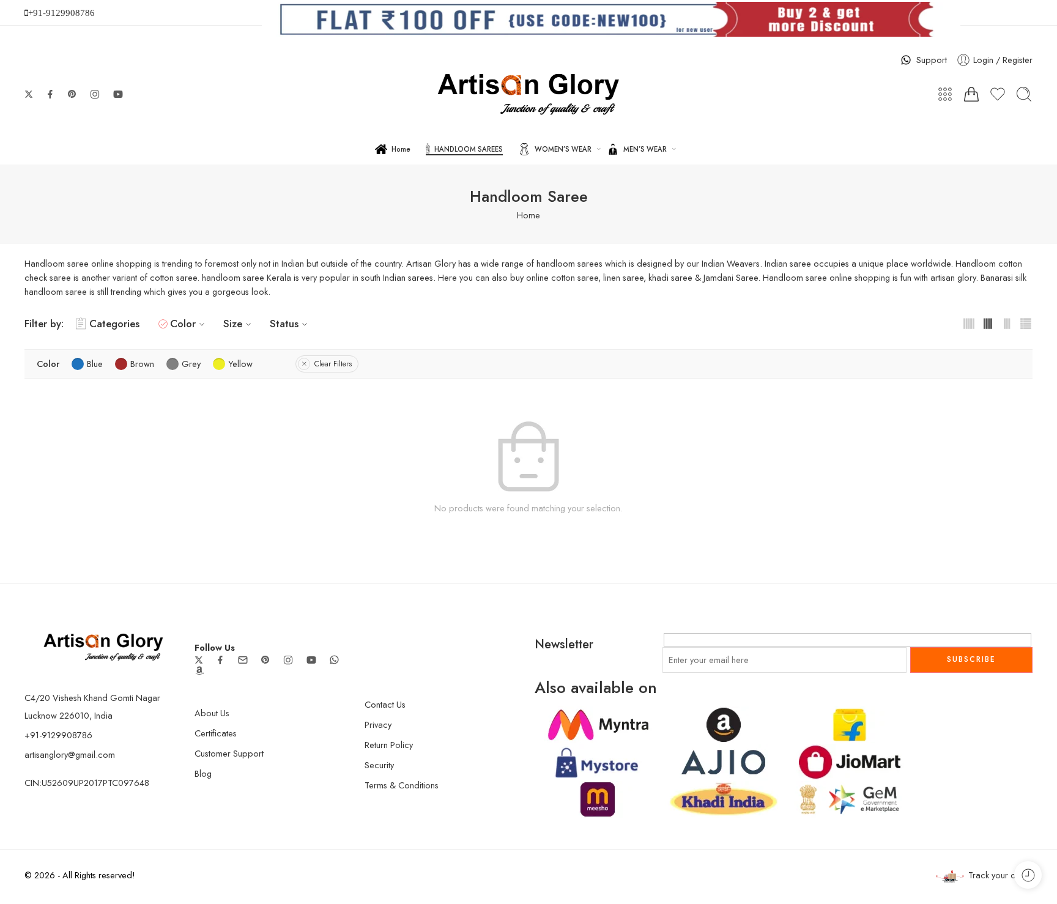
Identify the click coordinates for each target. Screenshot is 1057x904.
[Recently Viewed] (1028, 875)
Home (400, 149)
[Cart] (971, 94)
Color (183, 323)
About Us (212, 712)
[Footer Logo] (103, 645)
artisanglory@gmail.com (69, 754)
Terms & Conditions (402, 785)
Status (284, 323)
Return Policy (389, 744)
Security (379, 764)
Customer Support (229, 753)
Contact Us (385, 704)
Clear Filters (333, 363)
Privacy (378, 724)
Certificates (216, 733)
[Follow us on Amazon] (199, 670)
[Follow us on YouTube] (118, 94)
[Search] (1024, 94)
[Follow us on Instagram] (94, 94)
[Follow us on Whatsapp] (334, 659)
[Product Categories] (945, 94)
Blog (203, 773)
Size (232, 323)
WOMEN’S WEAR (563, 149)
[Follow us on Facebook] (50, 94)
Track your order (1000, 875)
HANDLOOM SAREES (468, 149)
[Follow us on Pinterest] (72, 94)
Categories (114, 323)
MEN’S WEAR (645, 149)
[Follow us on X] (28, 94)
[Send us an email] (242, 659)
